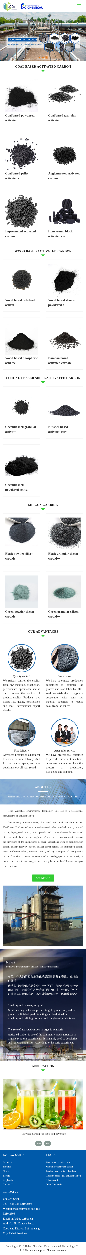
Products (7, 1166)
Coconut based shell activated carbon (63, 1175)
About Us (7, 1162)
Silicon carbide (53, 1180)
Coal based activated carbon (59, 1162)
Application (8, 1180)
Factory (6, 1175)
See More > (43, 878)
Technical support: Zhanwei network (45, 1250)
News (6, 1171)
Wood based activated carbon (59, 1166)
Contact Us (8, 1184)
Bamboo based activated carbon (61, 1171)
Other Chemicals (54, 1184)
